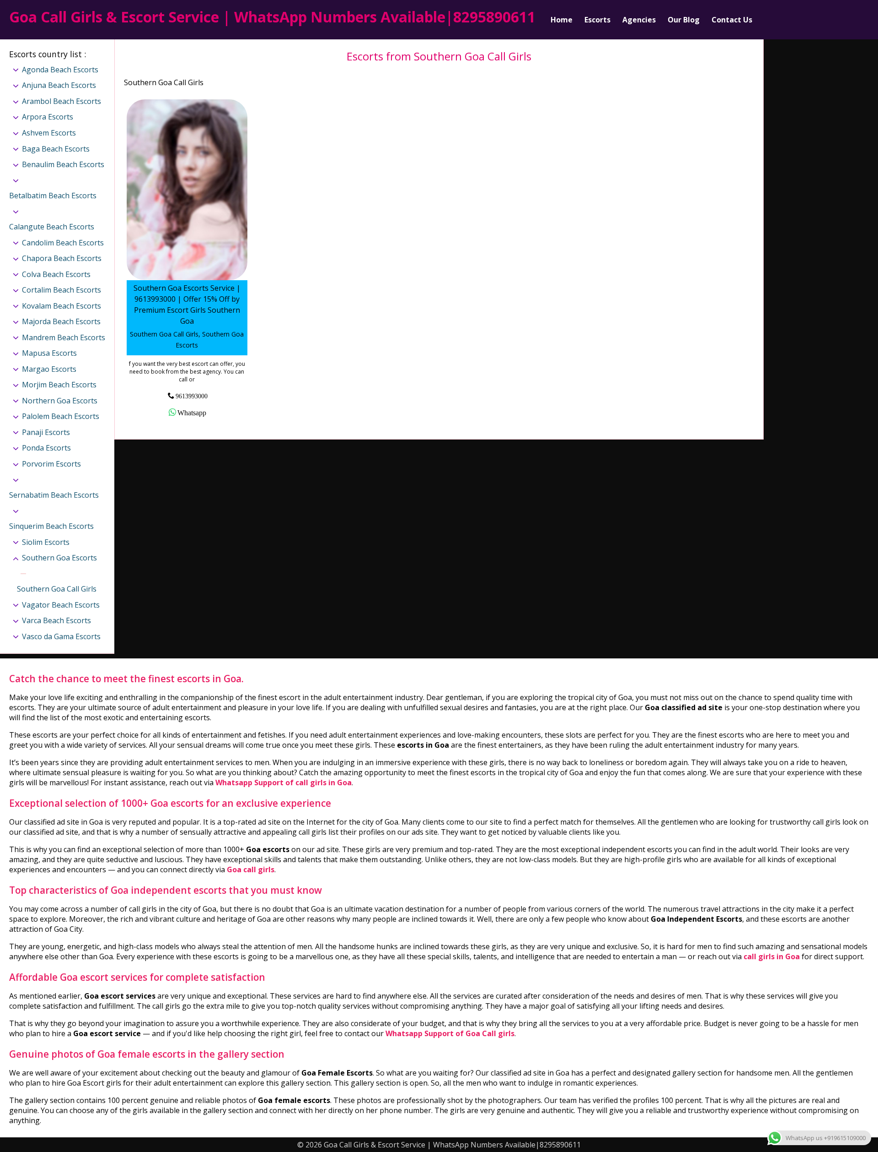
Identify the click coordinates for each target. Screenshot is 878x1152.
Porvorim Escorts (51, 464)
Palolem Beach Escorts (60, 416)
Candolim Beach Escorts (63, 243)
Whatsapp (191, 412)
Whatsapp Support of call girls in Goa (283, 782)
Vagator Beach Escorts (61, 605)
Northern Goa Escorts (59, 401)
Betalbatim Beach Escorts (52, 195)
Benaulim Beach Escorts (63, 164)
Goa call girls (250, 869)
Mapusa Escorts (49, 353)
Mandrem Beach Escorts (63, 337)
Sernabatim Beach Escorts (54, 495)
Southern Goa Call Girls (56, 589)
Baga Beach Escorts (56, 149)
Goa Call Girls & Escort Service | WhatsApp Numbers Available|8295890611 (272, 17)
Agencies (639, 20)
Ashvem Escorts (49, 133)
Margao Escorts (49, 369)
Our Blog (684, 20)
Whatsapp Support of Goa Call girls (449, 1033)
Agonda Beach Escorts (60, 70)
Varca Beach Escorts (56, 620)
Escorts (597, 20)
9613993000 (192, 395)
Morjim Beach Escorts (59, 385)
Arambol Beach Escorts (61, 101)
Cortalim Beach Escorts (61, 290)
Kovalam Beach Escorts (61, 306)
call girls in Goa (772, 956)
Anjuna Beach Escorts (59, 85)
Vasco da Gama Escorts (61, 636)
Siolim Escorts (46, 542)
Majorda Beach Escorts (61, 321)
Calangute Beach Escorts (51, 227)
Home (562, 20)
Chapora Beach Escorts (62, 258)
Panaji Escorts (46, 432)
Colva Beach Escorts (56, 274)
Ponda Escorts (46, 448)
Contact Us (732, 20)
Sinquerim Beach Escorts (51, 526)
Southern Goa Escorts (59, 558)
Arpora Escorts (47, 117)
